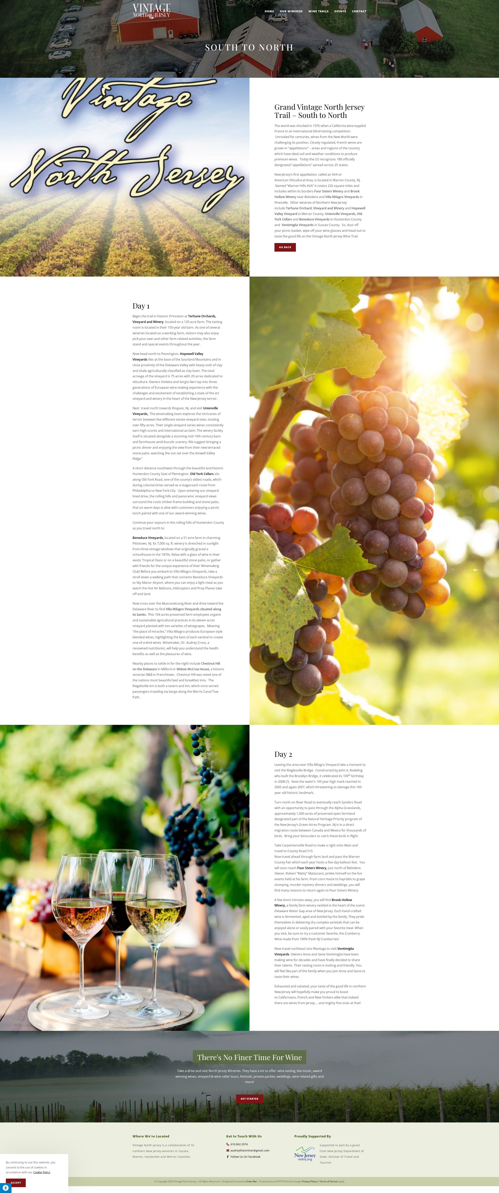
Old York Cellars (202, 474)
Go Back (285, 247)
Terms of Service (328, 1181)
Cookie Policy (41, 1172)
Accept (16, 1182)
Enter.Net (251, 1181)
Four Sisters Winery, (312, 868)
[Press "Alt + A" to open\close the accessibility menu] (6, 1188)
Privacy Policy (309, 1181)
